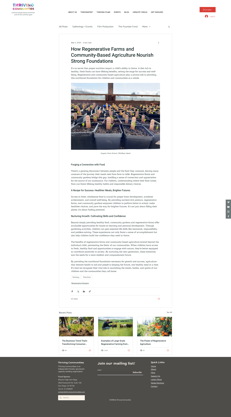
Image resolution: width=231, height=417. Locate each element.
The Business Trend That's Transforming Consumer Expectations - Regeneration (75, 342)
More (145, 26)
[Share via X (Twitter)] (78, 291)
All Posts (63, 26)
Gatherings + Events (82, 26)
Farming (76, 277)
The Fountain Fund (128, 26)
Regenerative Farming (80, 283)
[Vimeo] (228, 202)
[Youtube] (228, 207)
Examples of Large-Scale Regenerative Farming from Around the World (114, 342)
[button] (72, 12)
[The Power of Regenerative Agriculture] (154, 326)
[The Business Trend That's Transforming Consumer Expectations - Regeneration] (76, 326)
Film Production (105, 26)
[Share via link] (90, 291)
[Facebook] (228, 216)
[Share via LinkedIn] (84, 291)
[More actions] (158, 42)
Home (153, 366)
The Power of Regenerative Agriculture (153, 342)
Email (99, 370)
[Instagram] (228, 211)
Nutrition (87, 277)
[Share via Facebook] (72, 291)
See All (169, 312)
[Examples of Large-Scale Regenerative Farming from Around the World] (115, 326)
